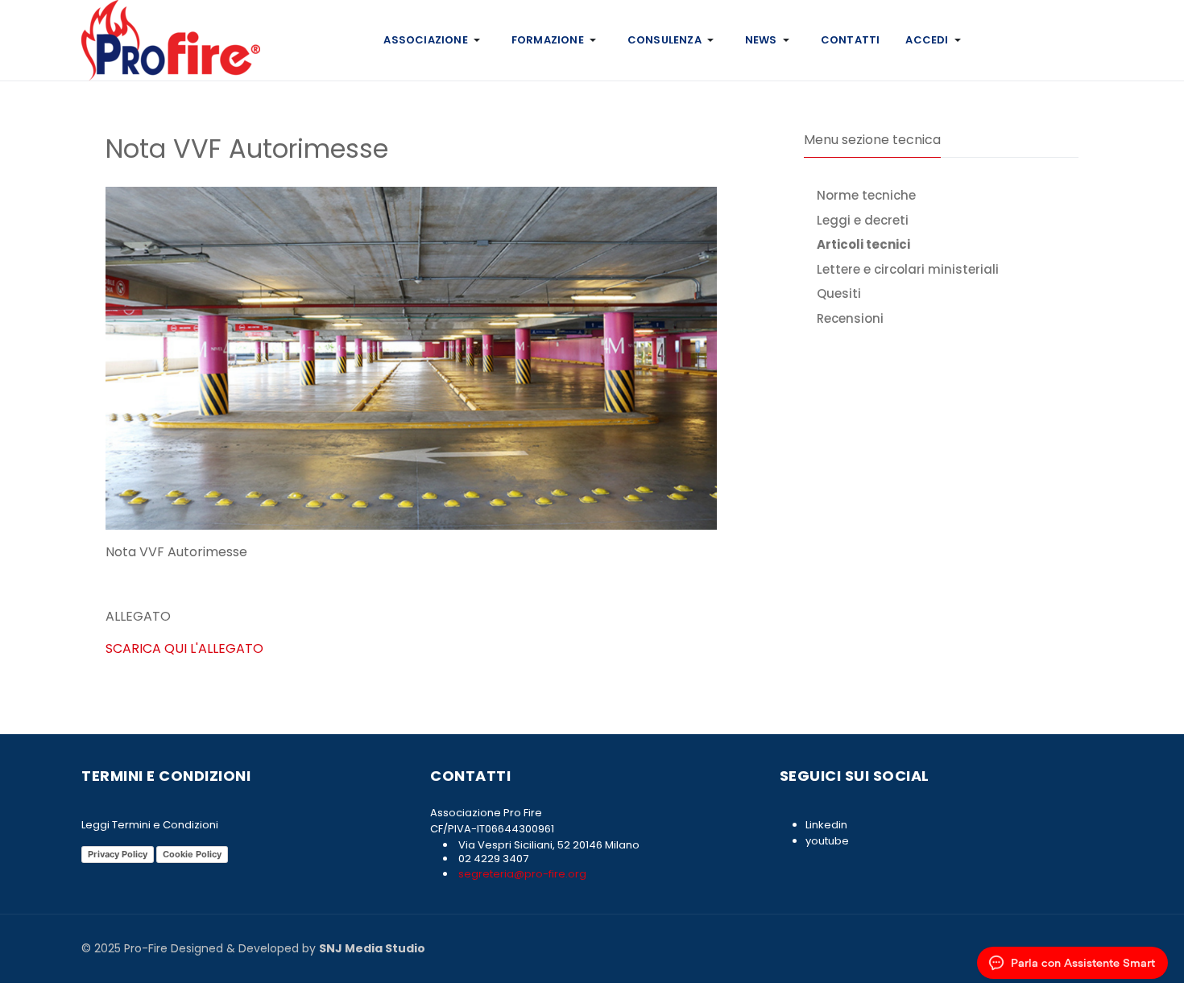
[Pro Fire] (170, 39)
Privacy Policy (117, 854)
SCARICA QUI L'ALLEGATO (184, 648)
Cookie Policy (192, 854)
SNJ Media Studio (372, 948)
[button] (434, 40)
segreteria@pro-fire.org (521, 873)
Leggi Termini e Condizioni (149, 824)
